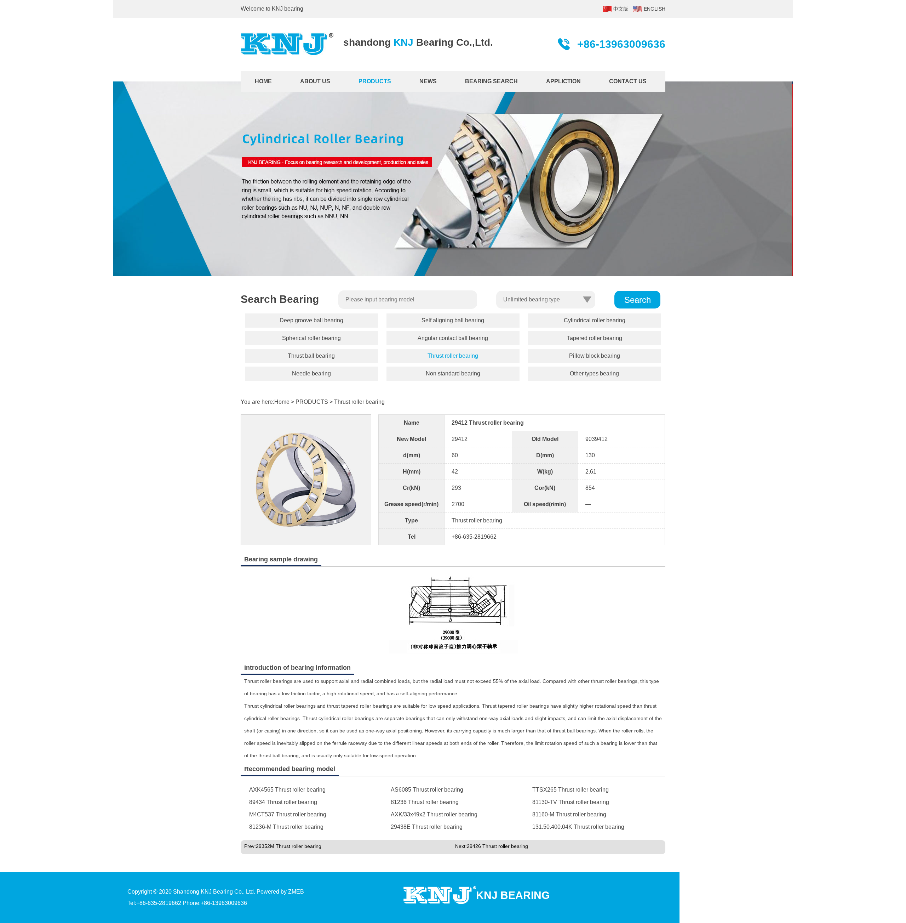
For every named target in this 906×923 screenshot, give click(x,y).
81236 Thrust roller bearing (425, 802)
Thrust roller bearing (453, 356)
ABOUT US (315, 81)
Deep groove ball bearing (311, 320)
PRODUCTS (375, 81)
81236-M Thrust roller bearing (286, 827)
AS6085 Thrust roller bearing (427, 790)
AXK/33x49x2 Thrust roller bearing (434, 814)
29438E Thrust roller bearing (427, 827)
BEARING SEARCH (491, 81)
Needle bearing (311, 373)
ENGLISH (654, 9)
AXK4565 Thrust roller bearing (287, 790)
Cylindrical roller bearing (594, 320)
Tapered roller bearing (594, 338)
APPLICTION (563, 81)
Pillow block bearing (594, 356)
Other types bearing (594, 373)
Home (281, 402)
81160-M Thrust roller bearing (569, 814)
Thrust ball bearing (311, 356)
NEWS (428, 81)
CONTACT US (628, 81)
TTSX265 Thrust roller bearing (570, 790)
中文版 (620, 9)
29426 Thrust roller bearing (497, 846)
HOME (263, 81)
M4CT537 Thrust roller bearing (287, 814)
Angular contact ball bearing (453, 338)
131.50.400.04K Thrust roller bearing (578, 827)
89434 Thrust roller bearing (283, 802)
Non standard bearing (453, 373)
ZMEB (296, 892)
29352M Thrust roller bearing (288, 846)
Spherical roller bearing (311, 338)
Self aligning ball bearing (453, 320)
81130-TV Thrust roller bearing (570, 802)
